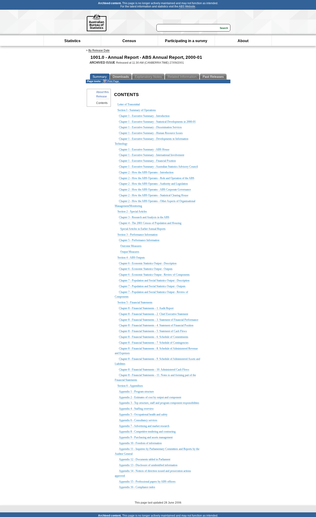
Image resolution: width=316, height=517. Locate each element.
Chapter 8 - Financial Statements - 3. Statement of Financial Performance (158, 319)
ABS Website (187, 6)
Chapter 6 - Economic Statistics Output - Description (148, 263)
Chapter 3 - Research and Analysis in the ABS (144, 217)
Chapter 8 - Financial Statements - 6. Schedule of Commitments (153, 337)
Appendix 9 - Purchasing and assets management (146, 437)
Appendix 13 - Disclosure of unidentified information (148, 465)
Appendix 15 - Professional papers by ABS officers (147, 481)
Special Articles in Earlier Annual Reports (143, 228)
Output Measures (129, 251)
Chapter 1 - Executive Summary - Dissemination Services (150, 127)
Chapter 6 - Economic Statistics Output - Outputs (146, 269)
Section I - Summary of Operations (137, 110)
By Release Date (99, 50)
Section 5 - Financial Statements (135, 302)
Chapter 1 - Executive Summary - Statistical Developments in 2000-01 (157, 121)
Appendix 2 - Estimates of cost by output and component (150, 397)
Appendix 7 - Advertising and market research (144, 426)
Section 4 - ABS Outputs (131, 257)
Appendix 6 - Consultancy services (138, 420)
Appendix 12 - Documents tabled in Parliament (144, 459)
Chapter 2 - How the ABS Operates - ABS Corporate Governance (155, 189)
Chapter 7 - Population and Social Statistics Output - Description (154, 280)
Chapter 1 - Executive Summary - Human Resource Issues (151, 133)
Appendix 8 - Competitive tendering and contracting (147, 431)
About (243, 41)
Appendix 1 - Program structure (136, 391)
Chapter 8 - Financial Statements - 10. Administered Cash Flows (154, 369)
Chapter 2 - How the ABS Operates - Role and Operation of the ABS (156, 178)
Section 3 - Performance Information (138, 234)
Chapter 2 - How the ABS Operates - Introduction (146, 172)
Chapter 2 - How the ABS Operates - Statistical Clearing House (153, 195)
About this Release (102, 94)
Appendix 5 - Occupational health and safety (143, 414)
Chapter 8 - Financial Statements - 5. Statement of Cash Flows (153, 331)
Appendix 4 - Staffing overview (136, 408)
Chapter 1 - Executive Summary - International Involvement (151, 155)
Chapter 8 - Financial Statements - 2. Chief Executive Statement (153, 314)
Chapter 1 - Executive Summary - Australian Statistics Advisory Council (158, 166)
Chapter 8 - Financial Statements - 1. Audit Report (146, 308)
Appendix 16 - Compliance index (137, 487)
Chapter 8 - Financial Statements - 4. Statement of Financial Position (156, 325)
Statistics (72, 41)
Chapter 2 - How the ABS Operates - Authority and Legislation (153, 183)
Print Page (113, 81)
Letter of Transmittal (129, 104)
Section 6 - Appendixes (130, 385)
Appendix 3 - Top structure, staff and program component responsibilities (159, 403)
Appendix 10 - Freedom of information (140, 443)
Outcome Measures (131, 246)
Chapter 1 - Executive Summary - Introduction (144, 116)
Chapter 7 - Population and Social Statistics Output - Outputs (152, 286)
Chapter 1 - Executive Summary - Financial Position (147, 160)
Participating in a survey (186, 41)
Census (129, 41)
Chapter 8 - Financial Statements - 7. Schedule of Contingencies (154, 342)
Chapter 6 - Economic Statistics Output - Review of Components (154, 274)
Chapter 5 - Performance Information (139, 240)
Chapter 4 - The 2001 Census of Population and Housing (150, 223)
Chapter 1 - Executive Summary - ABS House (144, 149)
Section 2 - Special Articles (132, 211)
